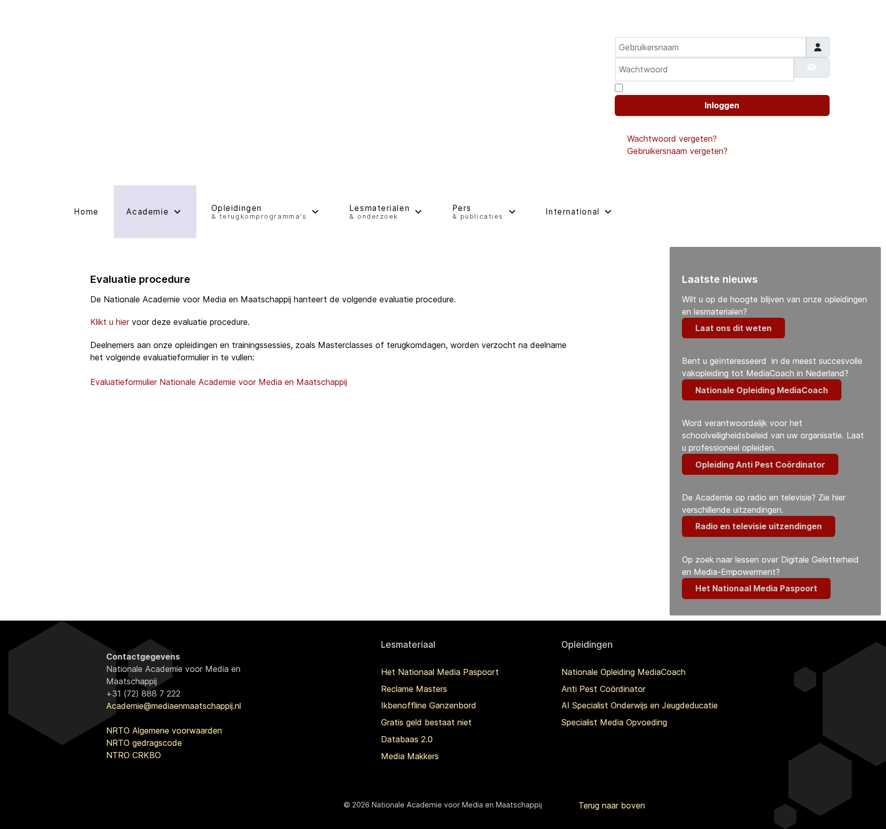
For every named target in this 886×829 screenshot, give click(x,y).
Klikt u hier (109, 322)
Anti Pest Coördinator (603, 689)
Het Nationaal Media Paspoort (756, 588)
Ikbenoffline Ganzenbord (428, 705)
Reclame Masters (414, 689)
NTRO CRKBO (133, 755)
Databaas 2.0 (407, 739)
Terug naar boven (611, 805)
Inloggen (721, 105)
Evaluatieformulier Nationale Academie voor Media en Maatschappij (218, 382)
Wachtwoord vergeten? (672, 138)
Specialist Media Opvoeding (614, 722)
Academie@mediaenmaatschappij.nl (173, 706)
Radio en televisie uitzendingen (758, 526)
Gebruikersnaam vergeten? (677, 151)
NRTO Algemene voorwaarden (164, 730)
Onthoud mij (650, 88)
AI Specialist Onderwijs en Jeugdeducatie (639, 705)
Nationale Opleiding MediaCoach (761, 390)
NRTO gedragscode (144, 743)
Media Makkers (410, 756)
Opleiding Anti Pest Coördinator (760, 464)
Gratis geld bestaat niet (426, 722)
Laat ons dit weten (733, 328)
